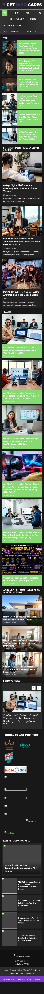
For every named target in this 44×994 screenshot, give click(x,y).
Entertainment (17, 19)
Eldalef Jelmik (9, 356)
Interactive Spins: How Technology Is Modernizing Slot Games (21, 868)
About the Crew (11, 31)
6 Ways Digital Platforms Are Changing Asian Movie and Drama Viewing (20, 188)
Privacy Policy (16, 970)
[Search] (40, 13)
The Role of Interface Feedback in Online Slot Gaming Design (27, 938)
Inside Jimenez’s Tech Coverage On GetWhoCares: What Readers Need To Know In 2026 (29, 100)
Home (17, 13)
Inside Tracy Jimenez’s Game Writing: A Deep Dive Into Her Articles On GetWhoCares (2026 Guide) (21, 441)
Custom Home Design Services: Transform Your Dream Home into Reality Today (19, 669)
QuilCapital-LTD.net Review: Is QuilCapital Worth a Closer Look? (29, 903)
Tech (28, 13)
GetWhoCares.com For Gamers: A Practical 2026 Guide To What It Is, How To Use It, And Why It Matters (21, 396)
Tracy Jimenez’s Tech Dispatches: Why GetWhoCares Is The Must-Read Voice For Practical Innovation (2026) (29, 65)
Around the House (13, 25)
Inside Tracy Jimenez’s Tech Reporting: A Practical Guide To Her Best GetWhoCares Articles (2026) (30, 48)
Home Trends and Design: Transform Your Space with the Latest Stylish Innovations (20, 643)
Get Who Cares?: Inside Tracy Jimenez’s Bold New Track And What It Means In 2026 (21, 241)
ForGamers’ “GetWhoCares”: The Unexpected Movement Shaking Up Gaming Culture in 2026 (19, 350)
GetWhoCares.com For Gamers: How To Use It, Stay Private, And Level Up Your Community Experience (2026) (21, 535)
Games (33, 19)
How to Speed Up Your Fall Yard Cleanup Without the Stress (28, 920)
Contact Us (30, 31)
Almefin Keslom (10, 195)
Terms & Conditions (31, 970)
